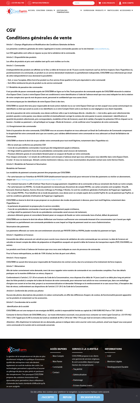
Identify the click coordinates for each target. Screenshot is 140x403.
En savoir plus (90, 397)
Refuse (67, 397)
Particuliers (113, 10)
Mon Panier (57, 362)
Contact (56, 373)
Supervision (89, 10)
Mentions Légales (114, 362)
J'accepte (48, 397)
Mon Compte (128, 3)
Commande (57, 367)
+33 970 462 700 (17, 3)
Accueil (31, 10)
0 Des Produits (108, 3)
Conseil (49, 10)
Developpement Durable (117, 367)
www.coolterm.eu (101, 49)
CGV (109, 356)
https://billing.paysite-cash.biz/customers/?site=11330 (39, 180)
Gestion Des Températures (63, 11)
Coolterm (40, 10)
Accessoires (125, 10)
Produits (99, 10)
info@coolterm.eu (40, 3)
